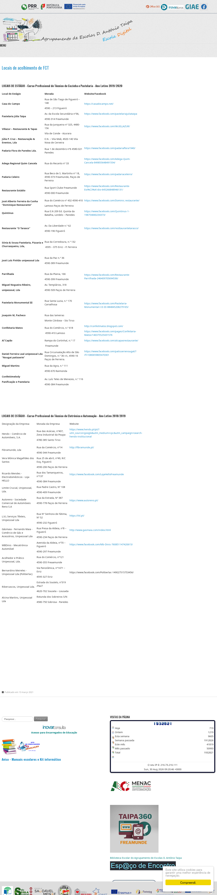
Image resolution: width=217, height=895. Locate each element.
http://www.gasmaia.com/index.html (90, 530)
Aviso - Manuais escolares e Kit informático (31, 759)
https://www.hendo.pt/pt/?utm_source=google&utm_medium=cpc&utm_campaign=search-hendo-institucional (106, 433)
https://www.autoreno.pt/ (84, 500)
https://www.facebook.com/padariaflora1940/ (109, 148)
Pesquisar (41, 718)
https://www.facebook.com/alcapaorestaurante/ (111, 340)
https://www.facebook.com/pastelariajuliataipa (110, 113)
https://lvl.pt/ (77, 515)
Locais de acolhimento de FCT (25, 68)
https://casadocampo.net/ (98, 103)
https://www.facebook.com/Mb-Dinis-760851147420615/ (101, 544)
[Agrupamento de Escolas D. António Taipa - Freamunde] (67, 29)
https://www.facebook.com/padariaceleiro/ (108, 174)
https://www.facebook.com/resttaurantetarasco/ (111, 228)
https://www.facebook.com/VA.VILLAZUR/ (107, 126)
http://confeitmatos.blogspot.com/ (103, 326)
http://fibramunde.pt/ (82, 447)
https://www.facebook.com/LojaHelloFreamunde (97, 474)
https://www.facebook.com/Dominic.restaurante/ (111, 200)
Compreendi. (188, 882)
